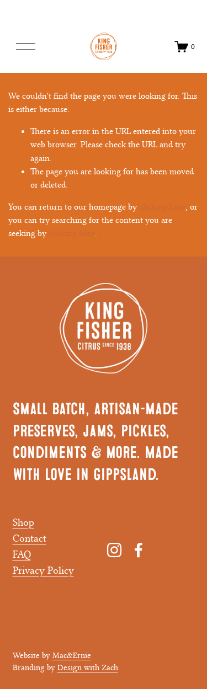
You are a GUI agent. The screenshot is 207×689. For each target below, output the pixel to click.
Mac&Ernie (71, 655)
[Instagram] (114, 550)
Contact (29, 538)
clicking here (162, 207)
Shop (23, 522)
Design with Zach (87, 667)
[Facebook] (138, 550)
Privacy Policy (43, 570)
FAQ (22, 554)
